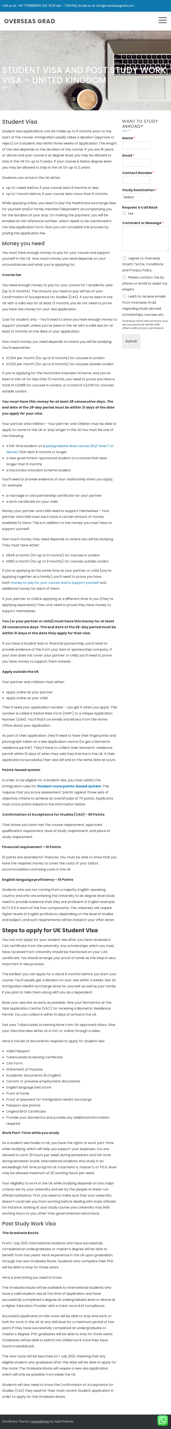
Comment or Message (143, 223)
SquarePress (40, 1421)
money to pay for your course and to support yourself (55, 582)
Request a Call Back (140, 207)
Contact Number (138, 173)
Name (128, 138)
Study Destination (139, 190)
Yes (130, 213)
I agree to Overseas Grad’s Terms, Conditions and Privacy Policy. (142, 264)
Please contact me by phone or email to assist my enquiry (144, 283)
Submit (131, 341)
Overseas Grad (29, 21)
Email (128, 155)
